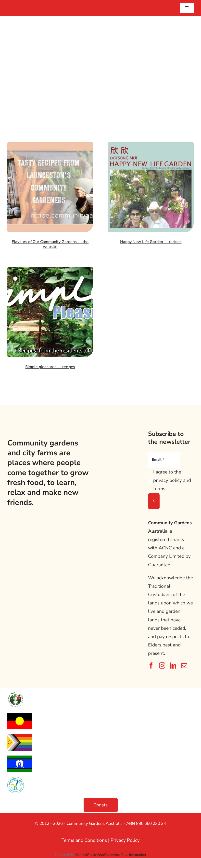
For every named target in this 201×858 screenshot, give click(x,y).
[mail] (184, 665)
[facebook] (151, 665)
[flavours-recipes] (50, 144)
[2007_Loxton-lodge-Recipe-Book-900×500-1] (50, 269)
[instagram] (162, 665)
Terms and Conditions (84, 840)
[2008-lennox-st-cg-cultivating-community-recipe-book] (151, 144)
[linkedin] (173, 665)
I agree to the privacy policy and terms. (172, 480)
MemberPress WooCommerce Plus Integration (110, 854)
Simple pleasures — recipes (50, 367)
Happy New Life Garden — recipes (151, 241)
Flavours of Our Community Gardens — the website (50, 244)
